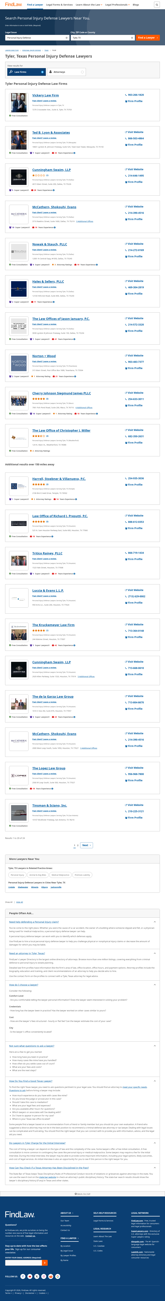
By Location (65, 1246)
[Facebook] (22, 1276)
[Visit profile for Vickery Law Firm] (18, 102)
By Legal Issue (67, 1250)
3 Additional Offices (84, 221)
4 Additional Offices (84, 407)
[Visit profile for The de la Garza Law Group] (18, 704)
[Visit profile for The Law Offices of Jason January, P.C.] (18, 326)
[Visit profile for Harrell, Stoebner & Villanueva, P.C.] (18, 486)
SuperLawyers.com (139, 1231)
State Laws (98, 1241)
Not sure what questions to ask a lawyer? (31, 1045)
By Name (64, 1260)
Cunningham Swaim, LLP (51, 170)
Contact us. (30, 1236)
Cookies (42, 1293)
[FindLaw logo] (14, 5)
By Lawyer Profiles (68, 1255)
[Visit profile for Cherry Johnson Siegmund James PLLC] (18, 400)
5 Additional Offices (86, 676)
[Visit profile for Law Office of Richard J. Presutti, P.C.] (18, 523)
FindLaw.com (137, 1220)
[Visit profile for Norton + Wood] (18, 363)
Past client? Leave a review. (44, 100)
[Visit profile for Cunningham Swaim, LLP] (18, 177)
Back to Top (83, 1194)
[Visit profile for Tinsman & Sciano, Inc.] (18, 812)
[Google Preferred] (57, 1276)
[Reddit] (50, 1276)
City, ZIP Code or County (83, 32)
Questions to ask (17, 1090)
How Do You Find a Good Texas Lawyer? (30, 1081)
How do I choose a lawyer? (23, 984)
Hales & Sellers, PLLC (48, 281)
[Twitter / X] (36, 1276)
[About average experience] (74, 153)
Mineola (34, 887)
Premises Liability (82, 875)
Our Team (65, 1220)
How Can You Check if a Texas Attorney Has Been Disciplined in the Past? (49, 1167)
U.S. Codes (98, 1250)
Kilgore (44, 887)
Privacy (18, 1293)
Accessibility (66, 1225)
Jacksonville (56, 887)
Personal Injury (17, 875)
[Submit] (45, 1263)
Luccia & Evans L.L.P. (48, 590)
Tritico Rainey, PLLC (47, 553)
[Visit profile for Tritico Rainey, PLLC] (18, 560)
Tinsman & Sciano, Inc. (49, 805)
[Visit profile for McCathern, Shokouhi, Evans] (18, 214)
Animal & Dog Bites (38, 875)
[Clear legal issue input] (67, 38)
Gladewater (23, 887)
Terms (8, 1293)
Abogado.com (137, 1241)
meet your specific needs (135, 1087)
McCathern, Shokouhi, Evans (54, 207)
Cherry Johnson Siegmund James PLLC (61, 393)
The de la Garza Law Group (52, 696)
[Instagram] (43, 1276)
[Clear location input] (132, 38)
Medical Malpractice (60, 875)
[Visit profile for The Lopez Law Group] (18, 775)
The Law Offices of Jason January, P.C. (61, 318)
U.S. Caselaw (98, 1246)
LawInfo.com (137, 1252)
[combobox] (37, 38)
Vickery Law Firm (45, 95)
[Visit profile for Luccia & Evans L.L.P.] (18, 597)
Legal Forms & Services (103, 1220)
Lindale (11, 887)
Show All (9, 902)
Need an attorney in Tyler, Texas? (27, 953)
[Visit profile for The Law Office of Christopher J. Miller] (18, 437)
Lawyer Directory (12, 50)
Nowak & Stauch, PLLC (49, 244)
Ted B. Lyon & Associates (51, 132)
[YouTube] (29, 1276)
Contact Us (65, 1230)
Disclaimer (30, 1293)
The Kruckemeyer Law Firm (53, 625)
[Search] (157, 4)
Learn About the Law (102, 1236)
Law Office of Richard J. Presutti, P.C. (60, 516)
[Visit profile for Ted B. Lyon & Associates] (18, 139)
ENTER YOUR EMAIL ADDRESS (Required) (23, 1257)
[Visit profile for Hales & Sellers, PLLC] (18, 288)
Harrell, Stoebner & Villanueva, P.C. (59, 479)
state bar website (47, 1177)
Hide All (19, 902)
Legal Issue (11, 32)
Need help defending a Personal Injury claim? (34, 921)
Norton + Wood (44, 356)
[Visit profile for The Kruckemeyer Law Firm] (18, 632)
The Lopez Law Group (48, 768)
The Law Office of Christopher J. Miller (61, 430)
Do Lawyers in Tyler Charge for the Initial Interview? (37, 1143)
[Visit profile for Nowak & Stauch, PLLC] (18, 251)
